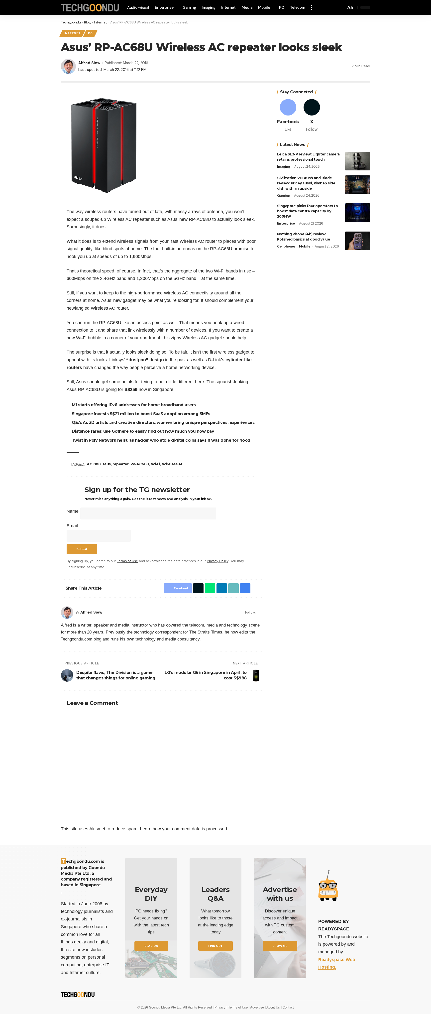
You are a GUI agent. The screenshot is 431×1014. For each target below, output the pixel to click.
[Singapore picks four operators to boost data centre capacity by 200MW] (357, 212)
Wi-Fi (156, 464)
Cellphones (286, 246)
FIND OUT (215, 946)
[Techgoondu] (90, 7)
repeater (121, 464)
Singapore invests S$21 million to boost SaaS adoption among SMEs (142, 413)
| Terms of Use (237, 1007)
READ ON (151, 946)
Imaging (283, 166)
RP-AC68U (140, 464)
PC (90, 33)
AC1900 (94, 464)
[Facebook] (260, 612)
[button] (313, 7)
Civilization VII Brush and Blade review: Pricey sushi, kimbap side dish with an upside (306, 183)
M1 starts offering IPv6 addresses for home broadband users (135, 404)
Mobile (304, 246)
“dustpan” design (145, 359)
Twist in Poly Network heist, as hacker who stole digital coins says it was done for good (162, 440)
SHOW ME (280, 946)
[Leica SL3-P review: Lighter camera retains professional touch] (357, 161)
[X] (312, 116)
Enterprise (286, 223)
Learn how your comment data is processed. (184, 828)
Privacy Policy (217, 561)
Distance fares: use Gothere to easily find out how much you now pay (144, 431)
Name (73, 511)
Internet (72, 33)
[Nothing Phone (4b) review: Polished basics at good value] (357, 241)
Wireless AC (173, 464)
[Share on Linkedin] (220, 588)
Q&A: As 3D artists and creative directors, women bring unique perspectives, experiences (164, 422)
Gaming (283, 195)
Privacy (220, 1007)
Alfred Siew (89, 62)
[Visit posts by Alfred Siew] (67, 612)
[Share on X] (197, 588)
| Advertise (257, 1007)
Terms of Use (127, 561)
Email (72, 525)
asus (107, 464)
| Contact (287, 1007)
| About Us (273, 1007)
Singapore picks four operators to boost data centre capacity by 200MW (307, 211)
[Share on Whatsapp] (209, 588)
